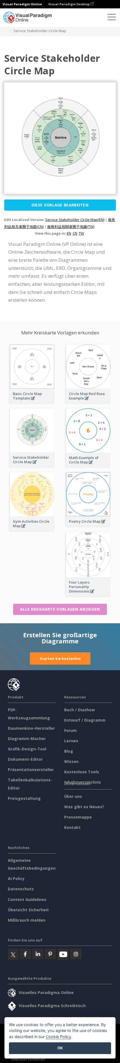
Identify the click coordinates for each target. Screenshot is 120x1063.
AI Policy (16, 878)
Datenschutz (21, 888)
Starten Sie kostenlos (60, 658)
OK (60, 1048)
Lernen (71, 740)
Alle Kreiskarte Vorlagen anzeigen (60, 609)
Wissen (71, 761)
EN (69, 233)
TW (81, 233)
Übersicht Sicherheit (28, 909)
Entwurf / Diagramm (84, 720)
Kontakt (72, 827)
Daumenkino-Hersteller (31, 728)
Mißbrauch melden (26, 920)
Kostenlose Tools (81, 771)
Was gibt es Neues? (84, 806)
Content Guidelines (27, 899)
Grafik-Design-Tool (27, 749)
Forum (70, 730)
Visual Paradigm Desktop (69, 4)
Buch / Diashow (79, 709)
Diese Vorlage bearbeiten (60, 205)
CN (75, 233)
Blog (68, 751)
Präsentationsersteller (31, 769)
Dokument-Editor (25, 759)
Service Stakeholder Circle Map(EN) (74, 219)
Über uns (73, 796)
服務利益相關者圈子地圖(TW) (70, 226)
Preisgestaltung (24, 798)
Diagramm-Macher (27, 738)
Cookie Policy (58, 1036)
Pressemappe (78, 817)
